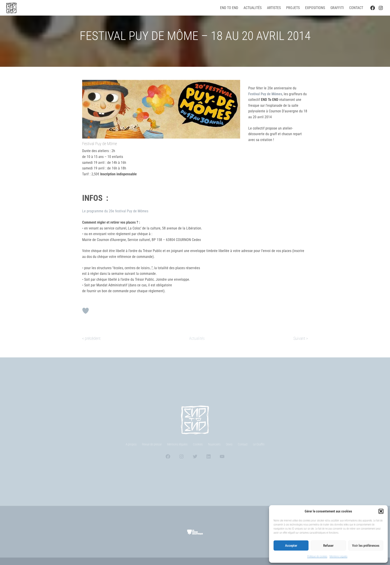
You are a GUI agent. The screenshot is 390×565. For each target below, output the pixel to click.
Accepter (291, 546)
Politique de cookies (317, 556)
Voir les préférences (365, 546)
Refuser (328, 546)
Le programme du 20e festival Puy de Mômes (115, 211)
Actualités (197, 338)
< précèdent (91, 338)
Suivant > (300, 338)
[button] (381, 511)
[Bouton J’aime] (85, 310)
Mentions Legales (338, 556)
